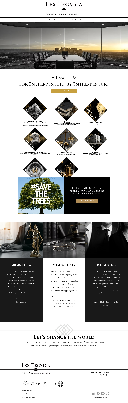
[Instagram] (107, 393)
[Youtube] (103, 393)
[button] (66, 20)
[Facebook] (98, 393)
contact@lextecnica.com (100, 373)
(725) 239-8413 (104, 375)
